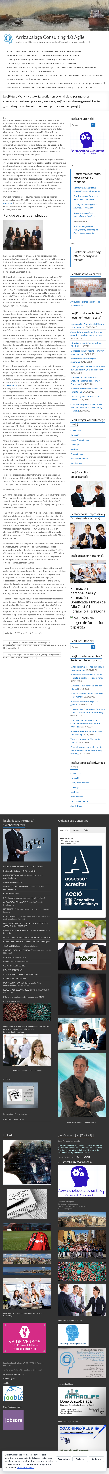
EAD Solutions (13, 87)
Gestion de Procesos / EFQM (51, 63)
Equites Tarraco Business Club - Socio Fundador (23, 866)
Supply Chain (76, 463)
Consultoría (20, 51)
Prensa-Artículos (46, 71)
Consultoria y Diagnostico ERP (21, 63)
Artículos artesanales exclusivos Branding (20, 974)
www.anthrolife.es (65, 1384)
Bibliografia (28, 87)
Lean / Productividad (79, 440)
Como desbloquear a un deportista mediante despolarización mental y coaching (86, 407)
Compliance (12, 71)
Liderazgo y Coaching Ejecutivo (61, 59)
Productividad (76, 454)
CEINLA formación (11, 893)
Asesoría (72, 63)
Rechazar (80, 1459)
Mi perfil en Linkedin (11, 1001)
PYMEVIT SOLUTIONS (12, 970)
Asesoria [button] (76, 830)
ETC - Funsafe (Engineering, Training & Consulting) (24, 898)
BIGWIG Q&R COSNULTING (15, 978)
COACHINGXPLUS (11, 916)
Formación (34, 51)
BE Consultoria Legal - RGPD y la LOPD (19, 871)
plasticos (74, 449)
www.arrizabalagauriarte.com (70, 1320)
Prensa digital (9, 1378)
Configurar (96, 1459)
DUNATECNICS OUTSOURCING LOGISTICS (21, 983)
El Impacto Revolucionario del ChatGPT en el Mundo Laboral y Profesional (85, 380)
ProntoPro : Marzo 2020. (13, 1119)
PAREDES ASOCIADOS (13, 990)
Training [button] (87, 830)
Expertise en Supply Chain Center (22, 55)
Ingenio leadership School (13, 882)
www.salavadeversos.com (14, 1374)
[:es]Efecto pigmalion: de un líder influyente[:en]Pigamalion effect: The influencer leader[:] (32, 655)
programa (7, 203)
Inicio (9, 51)
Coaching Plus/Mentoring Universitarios (25, 59)
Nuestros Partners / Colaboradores (81, 1122)
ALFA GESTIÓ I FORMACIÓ (14, 902)
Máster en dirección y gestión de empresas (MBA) (23, 997)
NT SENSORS (8, 909)
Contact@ (90, 87)
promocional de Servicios (84, 216)
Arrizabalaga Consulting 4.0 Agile (50, 37)
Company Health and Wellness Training (55, 87)
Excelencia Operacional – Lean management (62, 51)
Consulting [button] (64, 830)
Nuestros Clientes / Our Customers (27, 1070)
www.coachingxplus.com (68, 1421)
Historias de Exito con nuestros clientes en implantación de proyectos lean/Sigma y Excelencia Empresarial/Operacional (26, 1029)
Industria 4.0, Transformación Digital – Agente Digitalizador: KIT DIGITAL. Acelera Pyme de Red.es (51, 67)
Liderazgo (74, 444)
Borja (9, 633)
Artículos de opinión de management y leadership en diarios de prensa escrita (86, 229)
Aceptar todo (64, 1459)
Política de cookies (25, 1467)
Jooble (6, 1383)
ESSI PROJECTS (9, 961)
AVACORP (7, 957)
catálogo (89, 196)
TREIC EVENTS (9, 946)
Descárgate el (79, 196)
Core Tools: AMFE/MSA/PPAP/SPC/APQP (60, 55)
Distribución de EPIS (11, 985)
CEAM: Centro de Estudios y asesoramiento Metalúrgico (26, 941)
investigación (11, 385)
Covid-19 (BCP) (28, 71)
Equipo (79, 87)
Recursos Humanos (79, 458)
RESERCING (30, 990)
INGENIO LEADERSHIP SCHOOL (17, 950)
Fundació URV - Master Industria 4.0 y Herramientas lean (26, 937)
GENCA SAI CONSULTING (14, 966)
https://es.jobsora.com (12, 1407)
